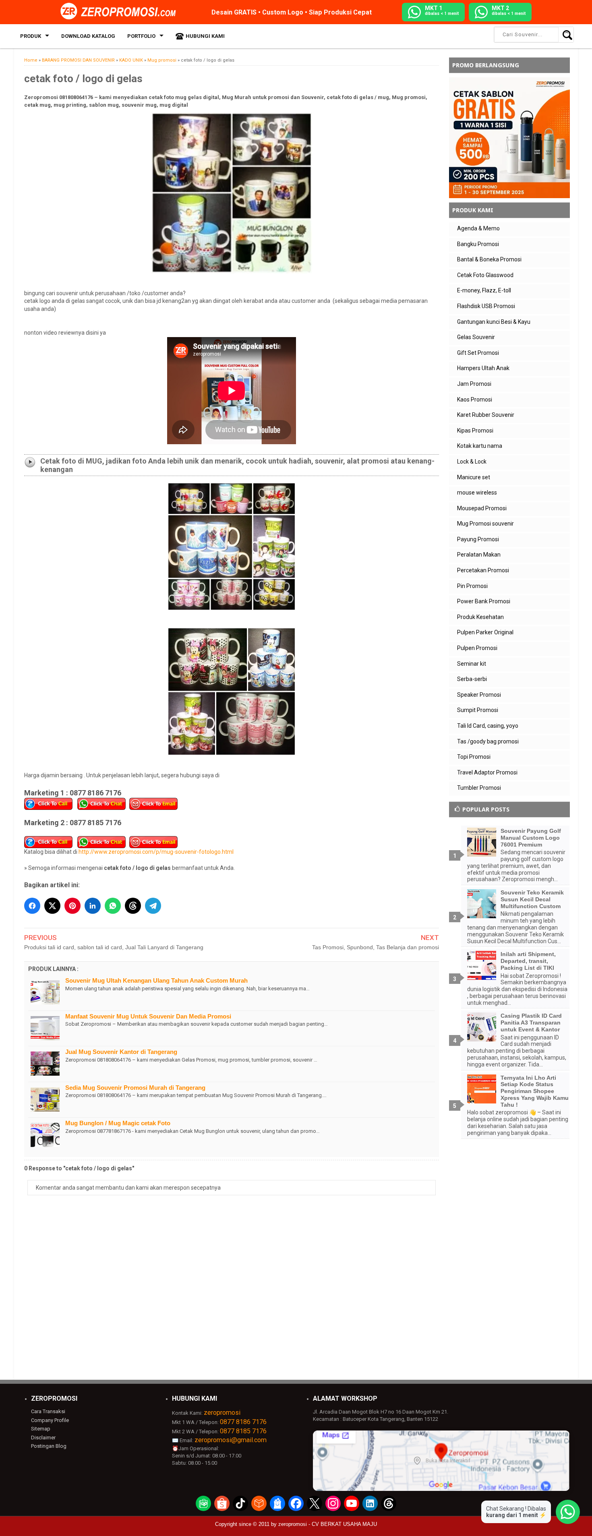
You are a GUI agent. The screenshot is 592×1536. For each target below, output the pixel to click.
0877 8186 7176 (243, 1422)
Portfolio (141, 36)
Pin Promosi (472, 586)
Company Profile (50, 1420)
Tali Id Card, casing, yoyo (487, 725)
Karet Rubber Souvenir (485, 415)
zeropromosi (222, 1412)
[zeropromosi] (120, 11)
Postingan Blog (48, 1446)
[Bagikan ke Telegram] (153, 906)
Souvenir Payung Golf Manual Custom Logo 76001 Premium (531, 838)
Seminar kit (471, 663)
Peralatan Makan (479, 554)
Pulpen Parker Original (485, 632)
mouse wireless (477, 492)
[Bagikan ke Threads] (133, 906)
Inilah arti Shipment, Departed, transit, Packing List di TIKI (528, 961)
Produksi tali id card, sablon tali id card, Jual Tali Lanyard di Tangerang (113, 947)
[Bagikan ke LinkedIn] (93, 906)
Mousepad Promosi (482, 508)
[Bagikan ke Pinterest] (72, 906)
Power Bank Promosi (483, 601)
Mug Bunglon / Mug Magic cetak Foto (117, 1123)
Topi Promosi (474, 757)
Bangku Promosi (478, 244)
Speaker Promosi (479, 694)
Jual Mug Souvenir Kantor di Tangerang (121, 1051)
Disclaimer (43, 1438)
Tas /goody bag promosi (488, 741)
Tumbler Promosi (479, 788)
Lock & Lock (471, 461)
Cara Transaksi (48, 1411)
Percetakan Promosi (483, 570)
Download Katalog (88, 36)
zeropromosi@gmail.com (231, 1440)
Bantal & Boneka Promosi (489, 259)
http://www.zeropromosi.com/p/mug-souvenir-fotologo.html (156, 852)
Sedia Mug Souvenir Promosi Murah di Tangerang (135, 1087)
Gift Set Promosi (478, 353)
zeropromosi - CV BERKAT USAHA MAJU (327, 1524)
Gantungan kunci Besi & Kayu (493, 322)
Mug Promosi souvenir (485, 523)
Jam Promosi (474, 384)
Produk (30, 36)
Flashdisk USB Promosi (486, 306)
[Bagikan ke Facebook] (32, 906)
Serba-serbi (472, 679)
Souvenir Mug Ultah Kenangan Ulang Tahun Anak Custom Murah (156, 980)
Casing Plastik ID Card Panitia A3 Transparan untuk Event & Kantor (531, 1022)
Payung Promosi (478, 539)
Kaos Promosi (474, 399)
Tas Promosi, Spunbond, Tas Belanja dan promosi (375, 947)
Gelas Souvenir (476, 337)
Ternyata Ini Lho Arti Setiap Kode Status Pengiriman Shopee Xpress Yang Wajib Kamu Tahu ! (535, 1091)
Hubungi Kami (205, 36)
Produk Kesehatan (480, 617)
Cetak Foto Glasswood (485, 275)
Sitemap (40, 1429)
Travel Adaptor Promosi (487, 772)
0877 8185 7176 (243, 1431)
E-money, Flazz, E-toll (484, 290)
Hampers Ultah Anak (483, 368)
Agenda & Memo (478, 228)
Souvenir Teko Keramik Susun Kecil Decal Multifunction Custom (532, 899)
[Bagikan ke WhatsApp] (113, 906)
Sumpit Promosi (477, 710)
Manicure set (473, 477)
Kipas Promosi (475, 430)
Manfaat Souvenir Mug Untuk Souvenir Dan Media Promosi (148, 1016)
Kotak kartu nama (479, 446)
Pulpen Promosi (477, 648)
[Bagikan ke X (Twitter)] (52, 906)
